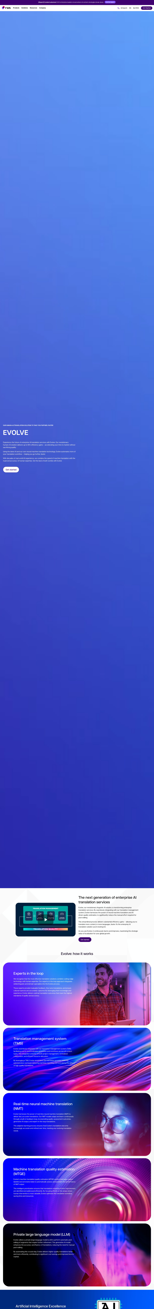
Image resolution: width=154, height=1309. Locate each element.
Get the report (110, 2)
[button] (6, 8)
